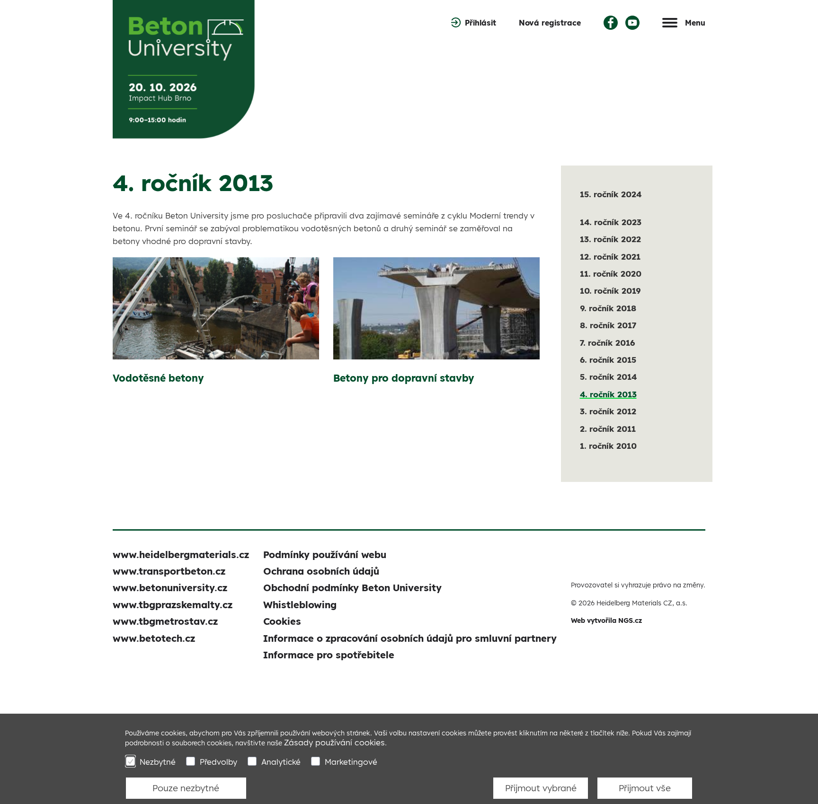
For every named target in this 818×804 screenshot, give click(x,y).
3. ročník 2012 (608, 411)
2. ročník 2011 (608, 429)
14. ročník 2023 (610, 222)
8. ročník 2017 (608, 325)
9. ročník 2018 (608, 308)
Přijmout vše (645, 788)
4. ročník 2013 (608, 394)
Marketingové (351, 762)
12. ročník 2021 (610, 257)
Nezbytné (158, 762)
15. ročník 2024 (610, 194)
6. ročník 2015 (608, 360)
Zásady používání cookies (334, 742)
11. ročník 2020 (610, 274)
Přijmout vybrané (541, 788)
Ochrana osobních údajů (321, 571)
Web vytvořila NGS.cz (606, 620)
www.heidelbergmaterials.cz (181, 554)
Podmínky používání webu (324, 554)
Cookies (282, 621)
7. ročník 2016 (607, 343)
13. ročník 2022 (610, 239)
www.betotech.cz (154, 638)
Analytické (281, 762)
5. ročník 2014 (608, 377)
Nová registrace (550, 22)
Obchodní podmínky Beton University (352, 588)
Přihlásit (480, 22)
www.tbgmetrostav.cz (165, 621)
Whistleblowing (300, 605)
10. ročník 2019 (610, 291)
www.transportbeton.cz (169, 571)
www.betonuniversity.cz (170, 588)
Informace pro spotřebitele (328, 655)
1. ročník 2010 (608, 446)
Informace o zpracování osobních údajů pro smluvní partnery (410, 638)
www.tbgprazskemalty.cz (172, 605)
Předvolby (218, 762)
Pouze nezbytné (185, 788)
